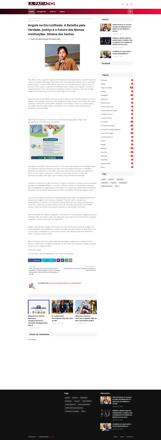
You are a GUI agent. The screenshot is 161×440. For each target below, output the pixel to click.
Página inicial (32, 18)
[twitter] (127, 4)
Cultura (117, 141)
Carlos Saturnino (70, 404)
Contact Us (129, 437)
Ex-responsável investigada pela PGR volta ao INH (62, 318)
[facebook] (122, 4)
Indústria (113, 183)
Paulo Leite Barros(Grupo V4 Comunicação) (46, 39)
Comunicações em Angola (117, 110)
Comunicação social (117, 107)
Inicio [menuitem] (31, 11)
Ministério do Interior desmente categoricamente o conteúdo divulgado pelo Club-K (38, 320)
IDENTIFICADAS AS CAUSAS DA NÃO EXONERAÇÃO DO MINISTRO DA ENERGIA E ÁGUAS (122, 28)
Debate (117, 145)
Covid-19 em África (117, 137)
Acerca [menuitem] (53, 11)
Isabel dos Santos (106, 186)
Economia (117, 152)
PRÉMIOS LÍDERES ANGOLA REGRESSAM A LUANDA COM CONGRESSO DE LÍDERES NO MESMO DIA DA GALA (122, 41)
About (122, 437)
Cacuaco (77, 401)
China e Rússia (117, 103)
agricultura (117, 160)
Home (116, 437)
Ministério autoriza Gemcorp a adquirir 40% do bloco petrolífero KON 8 (86, 318)
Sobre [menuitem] (62, 11)
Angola (117, 84)
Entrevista (117, 156)
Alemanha (117, 80)
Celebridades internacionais (74, 408)
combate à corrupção (72, 411)
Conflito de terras (117, 114)
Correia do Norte (117, 118)
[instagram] (131, 4)
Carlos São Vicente (84, 404)
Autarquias (117, 99)
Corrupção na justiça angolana (117, 129)
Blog (36, 437)
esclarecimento (117, 163)
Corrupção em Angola (117, 126)
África (117, 167)
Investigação (123, 183)
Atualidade (117, 95)
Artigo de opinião (117, 88)
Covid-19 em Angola (117, 133)
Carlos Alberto (86, 401)
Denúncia (117, 148)
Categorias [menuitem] (41, 11)
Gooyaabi (52, 437)
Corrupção (117, 122)
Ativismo (117, 92)
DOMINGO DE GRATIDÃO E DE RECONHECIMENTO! (121, 52)
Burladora (68, 401)
